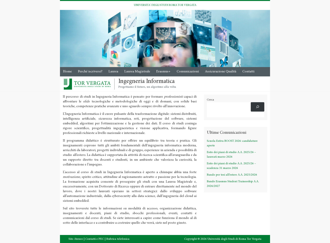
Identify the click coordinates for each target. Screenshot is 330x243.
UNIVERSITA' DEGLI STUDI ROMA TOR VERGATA (165, 5)
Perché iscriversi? (90, 71)
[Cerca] (257, 107)
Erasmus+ (163, 71)
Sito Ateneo (76, 239)
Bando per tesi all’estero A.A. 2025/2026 (232, 174)
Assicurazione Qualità (220, 71)
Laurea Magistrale (137, 71)
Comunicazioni (188, 71)
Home (67, 71)
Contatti (248, 71)
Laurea (113, 71)
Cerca (210, 99)
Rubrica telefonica (117, 239)
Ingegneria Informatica (146, 82)
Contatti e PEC (94, 239)
